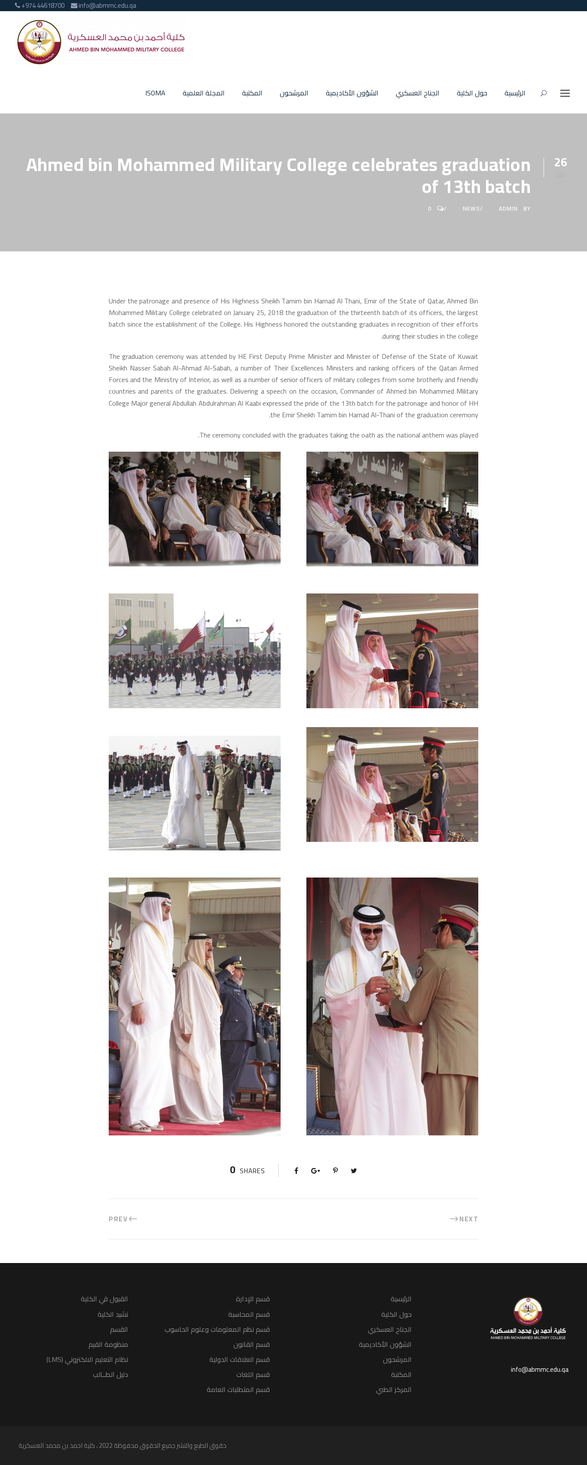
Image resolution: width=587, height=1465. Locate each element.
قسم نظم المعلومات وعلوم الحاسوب (217, 1329)
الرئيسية (515, 93)
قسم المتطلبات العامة (238, 1389)
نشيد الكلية (113, 1314)
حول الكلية (472, 93)
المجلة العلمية (204, 93)
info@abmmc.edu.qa (540, 1369)
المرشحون (294, 93)
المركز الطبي (394, 1389)
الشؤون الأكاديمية (352, 93)
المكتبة (252, 93)
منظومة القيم (108, 1344)
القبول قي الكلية (104, 1298)
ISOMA (155, 93)
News (471, 208)
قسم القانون (251, 1344)
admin (508, 208)
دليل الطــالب (110, 1374)
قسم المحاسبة (249, 1314)
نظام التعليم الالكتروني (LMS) (87, 1359)
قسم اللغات (253, 1374)
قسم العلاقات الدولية (239, 1359)
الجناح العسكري (418, 93)
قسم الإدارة (253, 1298)
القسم (119, 1329)
